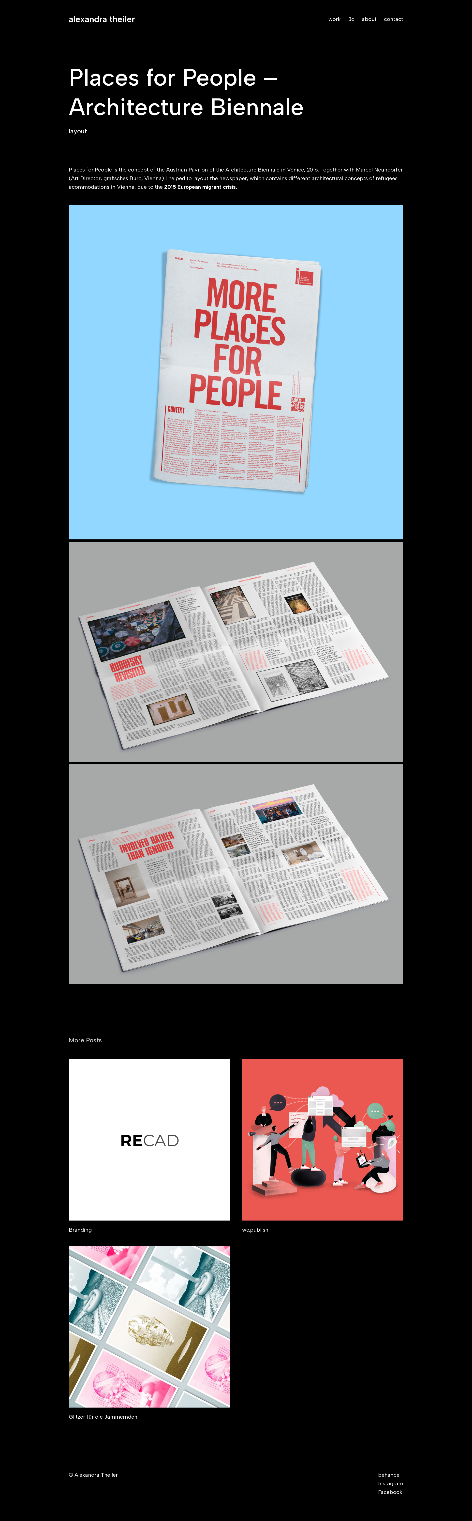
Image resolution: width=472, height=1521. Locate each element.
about (369, 19)
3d (351, 19)
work (334, 19)
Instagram (390, 1483)
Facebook (390, 1492)
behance (388, 1475)
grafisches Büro (122, 178)
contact (393, 19)
